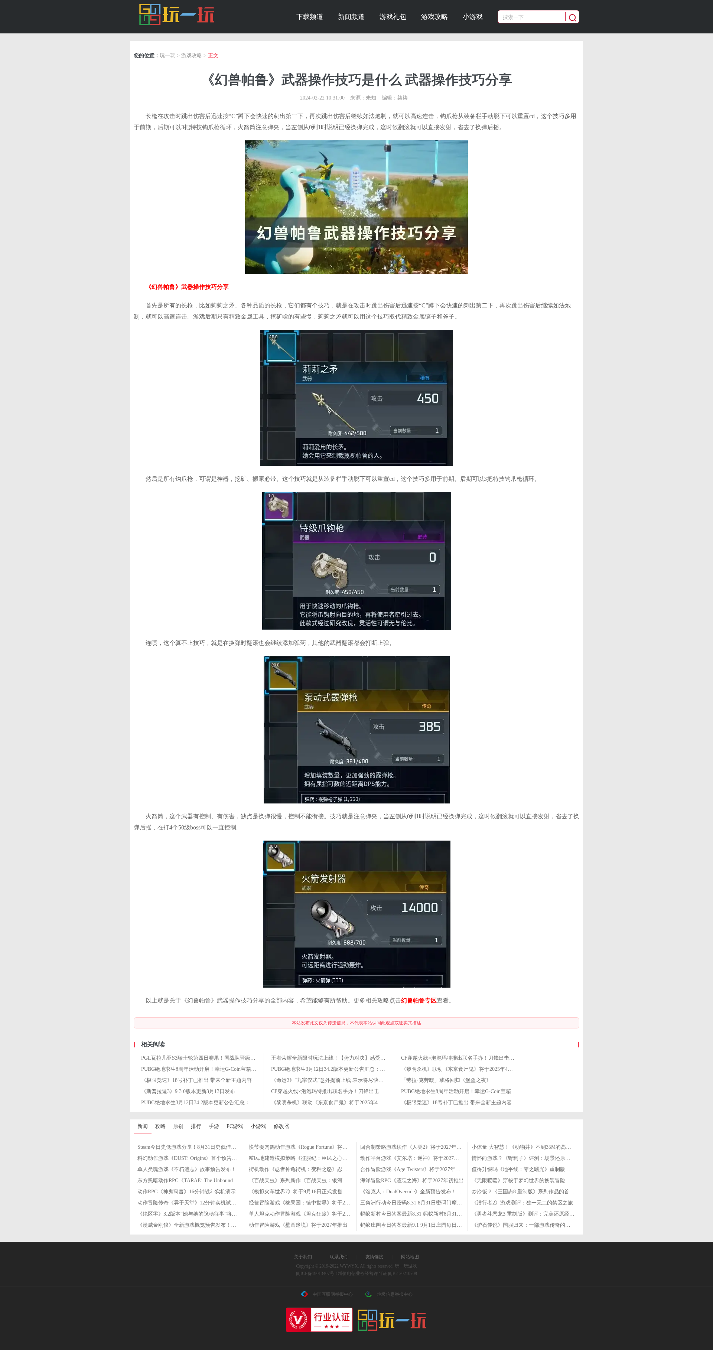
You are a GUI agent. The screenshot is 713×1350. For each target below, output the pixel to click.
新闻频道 (351, 16)
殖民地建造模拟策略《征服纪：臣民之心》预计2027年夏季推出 (321, 1158)
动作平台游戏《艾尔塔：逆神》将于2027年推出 (414, 1158)
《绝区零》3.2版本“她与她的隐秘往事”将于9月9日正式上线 (205, 1214)
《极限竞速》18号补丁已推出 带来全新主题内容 (196, 1080)
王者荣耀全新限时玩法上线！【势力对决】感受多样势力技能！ (344, 1058)
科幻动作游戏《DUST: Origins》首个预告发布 (189, 1158)
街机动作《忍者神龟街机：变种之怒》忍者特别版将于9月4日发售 (324, 1169)
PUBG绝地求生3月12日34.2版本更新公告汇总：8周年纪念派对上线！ (350, 1069)
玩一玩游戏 (177, 14)
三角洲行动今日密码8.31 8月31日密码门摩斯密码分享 (421, 1203)
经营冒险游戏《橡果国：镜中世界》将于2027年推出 (308, 1203)
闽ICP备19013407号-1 (317, 1273)
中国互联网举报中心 (333, 1294)
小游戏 (473, 16)
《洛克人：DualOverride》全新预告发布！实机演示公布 (424, 1191)
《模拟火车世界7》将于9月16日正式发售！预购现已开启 (314, 1191)
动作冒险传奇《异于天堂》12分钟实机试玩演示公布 (197, 1203)
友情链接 (374, 1256)
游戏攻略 (434, 16)
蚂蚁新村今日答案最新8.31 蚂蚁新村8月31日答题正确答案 (426, 1214)
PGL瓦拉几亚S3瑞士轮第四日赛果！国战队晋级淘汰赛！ (206, 1058)
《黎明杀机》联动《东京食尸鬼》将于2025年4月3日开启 (466, 1069)
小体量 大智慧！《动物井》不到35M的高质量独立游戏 (534, 1147)
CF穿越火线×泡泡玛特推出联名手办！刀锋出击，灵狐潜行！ (470, 1058)
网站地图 (410, 1256)
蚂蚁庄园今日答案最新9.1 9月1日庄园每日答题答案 (419, 1225)
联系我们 (339, 1256)
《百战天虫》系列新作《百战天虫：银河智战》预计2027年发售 (321, 1180)
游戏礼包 (393, 16)
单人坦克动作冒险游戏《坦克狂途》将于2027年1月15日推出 (318, 1214)
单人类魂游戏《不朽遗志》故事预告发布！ (186, 1169)
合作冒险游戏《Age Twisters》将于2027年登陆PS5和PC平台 (428, 1169)
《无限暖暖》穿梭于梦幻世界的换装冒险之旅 (524, 1180)
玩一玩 (167, 55)
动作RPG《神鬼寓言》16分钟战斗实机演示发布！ (194, 1191)
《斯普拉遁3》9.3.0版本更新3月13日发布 (188, 1091)
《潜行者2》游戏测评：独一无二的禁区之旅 (522, 1203)
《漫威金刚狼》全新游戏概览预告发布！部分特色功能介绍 (205, 1225)
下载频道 (309, 16)
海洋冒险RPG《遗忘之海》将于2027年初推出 (412, 1180)
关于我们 (303, 1256)
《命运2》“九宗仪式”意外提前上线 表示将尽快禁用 (330, 1080)
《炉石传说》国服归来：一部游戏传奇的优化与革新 (531, 1225)
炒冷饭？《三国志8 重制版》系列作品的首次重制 (528, 1191)
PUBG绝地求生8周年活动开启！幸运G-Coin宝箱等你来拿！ (209, 1069)
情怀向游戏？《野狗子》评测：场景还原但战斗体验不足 (537, 1158)
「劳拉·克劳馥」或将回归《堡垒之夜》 (446, 1080)
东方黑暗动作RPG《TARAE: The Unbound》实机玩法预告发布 (208, 1180)
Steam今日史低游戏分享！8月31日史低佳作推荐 (192, 1147)
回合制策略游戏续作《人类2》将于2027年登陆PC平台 (422, 1147)
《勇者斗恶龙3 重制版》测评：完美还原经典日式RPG (533, 1214)
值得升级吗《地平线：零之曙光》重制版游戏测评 (529, 1169)
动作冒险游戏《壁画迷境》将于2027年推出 (298, 1225)
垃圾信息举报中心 (395, 1294)
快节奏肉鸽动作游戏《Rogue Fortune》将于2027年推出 (311, 1147)
